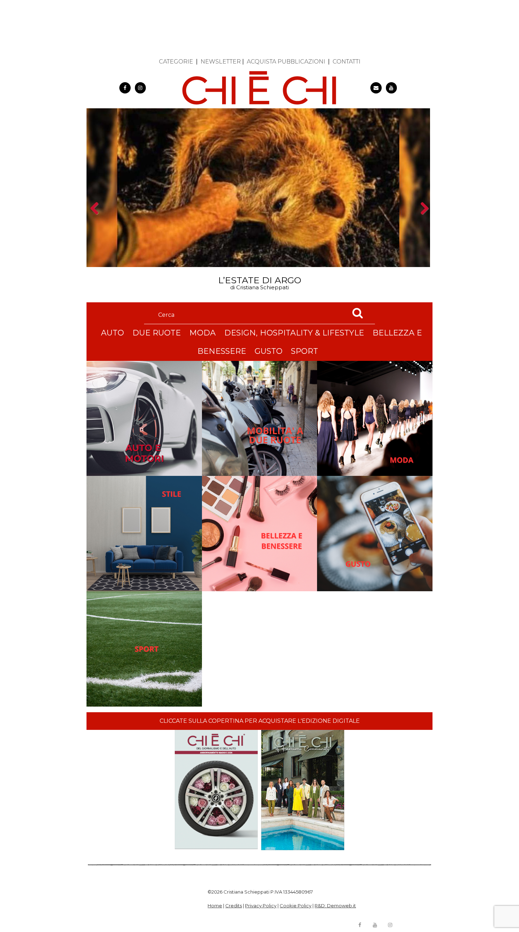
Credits (233, 905)
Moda (202, 333)
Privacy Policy (260, 905)
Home (215, 905)
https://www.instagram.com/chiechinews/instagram (140, 87)
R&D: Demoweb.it (335, 905)
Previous (96, 220)
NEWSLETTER (221, 61)
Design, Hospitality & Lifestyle (294, 333)
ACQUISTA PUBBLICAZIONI (286, 61)
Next (422, 220)
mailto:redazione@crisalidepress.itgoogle (376, 87)
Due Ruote (156, 333)
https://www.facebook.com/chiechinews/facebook (125, 87)
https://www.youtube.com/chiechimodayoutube (391, 87)
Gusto (268, 351)
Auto (112, 333)
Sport (304, 351)
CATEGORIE (176, 61)
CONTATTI (346, 61)
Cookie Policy (295, 905)
